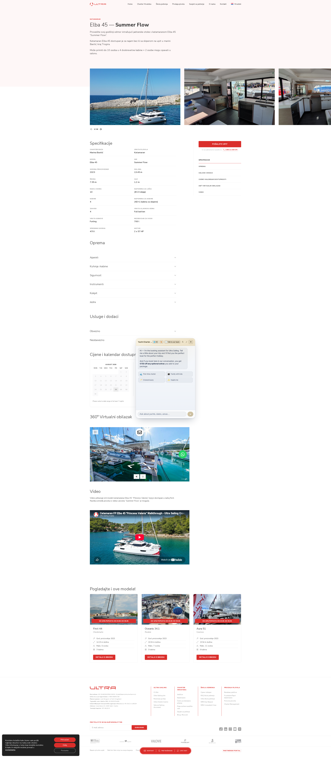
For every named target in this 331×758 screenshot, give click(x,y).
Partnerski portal (231, 751)
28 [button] (116, 390)
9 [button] (126, 376)
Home (130, 4)
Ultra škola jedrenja (208, 699)
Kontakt (223, 4)
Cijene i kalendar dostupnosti (212, 179)
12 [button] (106, 381)
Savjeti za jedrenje (196, 4)
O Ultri (156, 692)
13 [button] (111, 381)
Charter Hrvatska (144, 4)
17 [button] (95, 385)
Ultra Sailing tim (159, 696)
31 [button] (95, 394)
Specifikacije (204, 160)
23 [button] (126, 385)
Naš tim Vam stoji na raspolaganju (120, 750)
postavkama (10, 750)
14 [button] (116, 381)
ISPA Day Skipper (207, 702)
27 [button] (111, 390)
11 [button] (101, 381)
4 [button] (100, 376)
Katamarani (181, 698)
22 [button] (121, 385)
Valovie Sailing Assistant (159, 706)
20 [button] (111, 385)
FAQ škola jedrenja (207, 696)
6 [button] (110, 376)
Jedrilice (180, 694)
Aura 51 (201, 628)
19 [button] (106, 385)
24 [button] (95, 390)
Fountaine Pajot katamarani (230, 697)
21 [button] (116, 385)
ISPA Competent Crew (208, 705)
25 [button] (101, 390)
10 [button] (95, 381)
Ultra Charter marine (161, 702)
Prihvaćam (65, 739)
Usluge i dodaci (206, 173)
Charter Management (231, 704)
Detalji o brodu (104, 657)
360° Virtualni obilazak (209, 186)
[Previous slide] (91, 129)
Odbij (65, 745)
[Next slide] (100, 129)
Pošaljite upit (220, 144)
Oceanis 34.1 (152, 628)
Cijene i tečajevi (206, 692)
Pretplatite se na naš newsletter (106, 722)
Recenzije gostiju (160, 699)
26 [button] (106, 390)
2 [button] (126, 372)
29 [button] (121, 390)
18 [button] (101, 385)
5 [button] (105, 376)
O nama (212, 4)
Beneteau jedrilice (230, 692)
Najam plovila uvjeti (97, 750)
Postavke (65, 750)
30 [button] (126, 390)
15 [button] (121, 381)
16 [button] (126, 381)
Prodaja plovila (178, 4)
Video (201, 192)
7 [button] (115, 376)
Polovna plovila (230, 701)
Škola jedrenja (162, 4)
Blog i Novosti (182, 715)
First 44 (97, 628)
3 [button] (95, 376)
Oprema (202, 166)
